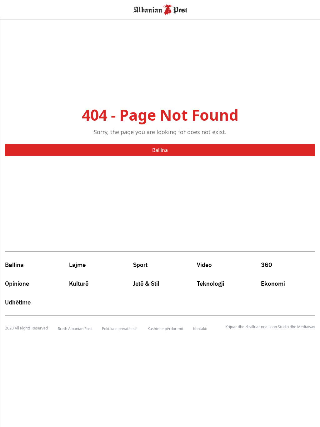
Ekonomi (273, 283)
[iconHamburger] (16, 9)
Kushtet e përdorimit (165, 328)
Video (204, 264)
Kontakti (200, 328)
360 (266, 264)
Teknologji (210, 283)
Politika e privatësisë (120, 328)
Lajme (77, 264)
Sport (140, 264)
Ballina (160, 150)
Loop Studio (278, 326)
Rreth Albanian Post (75, 328)
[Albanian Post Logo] (160, 9)
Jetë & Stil (146, 283)
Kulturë (78, 283)
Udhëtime (18, 302)
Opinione (17, 283)
